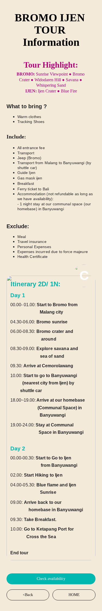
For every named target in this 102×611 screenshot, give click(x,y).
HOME (74, 595)
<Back (28, 595)
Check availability (51, 579)
